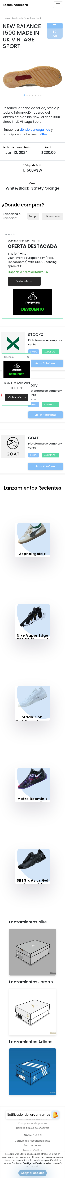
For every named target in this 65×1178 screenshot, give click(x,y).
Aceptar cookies (32, 1173)
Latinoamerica (52, 216)
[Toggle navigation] (58, 4)
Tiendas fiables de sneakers (32, 1128)
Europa (33, 216)
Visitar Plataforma (45, 363)
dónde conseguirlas (35, 130)
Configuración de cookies (37, 1163)
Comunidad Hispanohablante (32, 1140)
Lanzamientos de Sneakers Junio (22, 18)
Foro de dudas (32, 1145)
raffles (42, 134)
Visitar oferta (24, 281)
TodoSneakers (15, 4)
